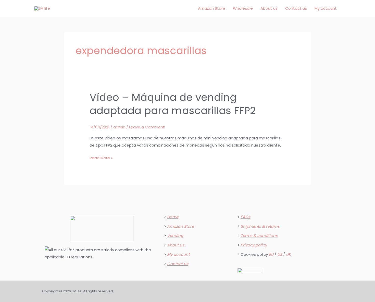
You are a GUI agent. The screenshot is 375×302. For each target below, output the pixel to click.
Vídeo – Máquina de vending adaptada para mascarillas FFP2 (173, 104)
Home (172, 217)
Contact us (296, 8)
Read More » (101, 157)
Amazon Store (211, 8)
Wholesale (243, 8)
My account (326, 8)
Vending (175, 235)
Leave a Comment (147, 127)
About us (269, 8)
